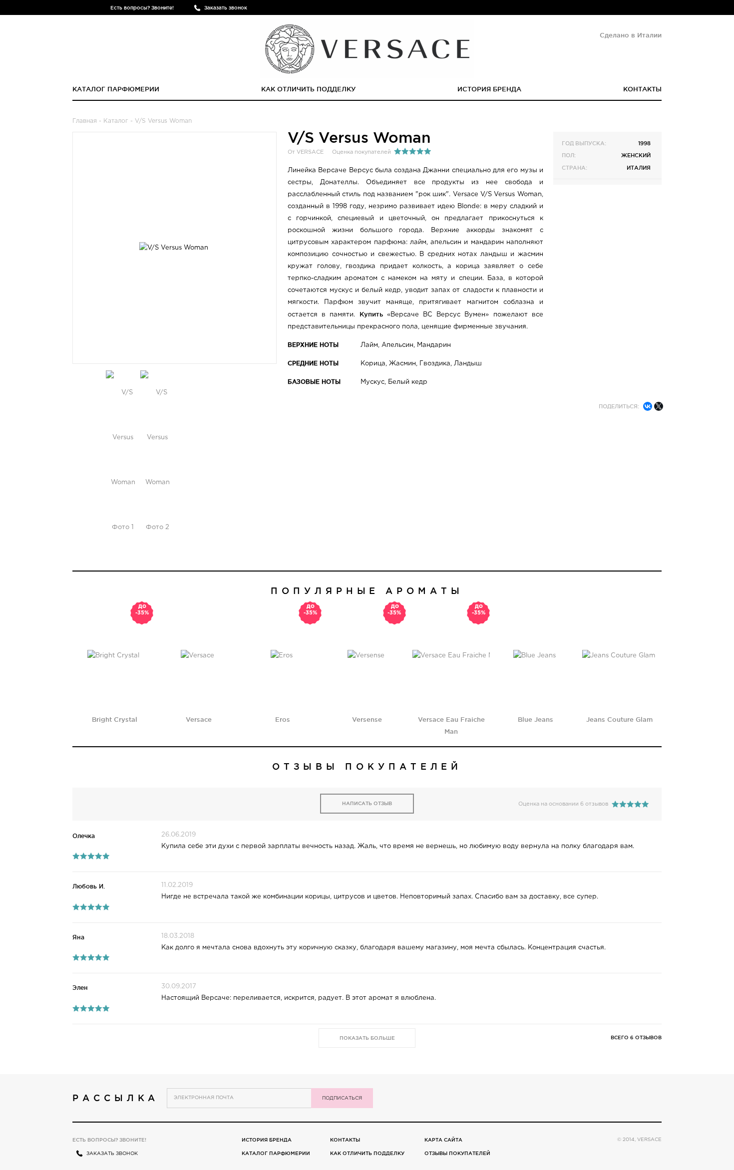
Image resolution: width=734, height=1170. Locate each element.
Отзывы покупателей (457, 1153)
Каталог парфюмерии (115, 88)
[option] (123, 460)
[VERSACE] (367, 47)
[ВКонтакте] (647, 406)
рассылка (115, 1098)
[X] (658, 406)
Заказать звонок (225, 7)
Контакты (642, 88)
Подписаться (342, 1098)
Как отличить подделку (308, 88)
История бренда (489, 88)
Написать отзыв (367, 803)
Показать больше (367, 1038)
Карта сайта (443, 1140)
